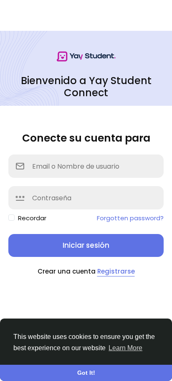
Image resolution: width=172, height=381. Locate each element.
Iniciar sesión (86, 245)
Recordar (32, 218)
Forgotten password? (130, 218)
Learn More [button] (125, 347)
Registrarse (116, 271)
